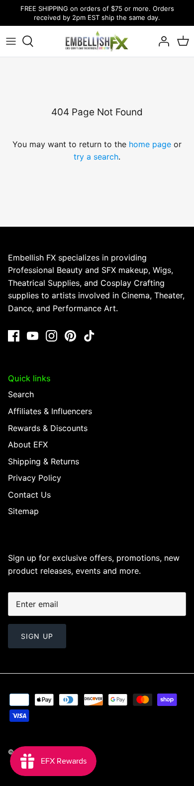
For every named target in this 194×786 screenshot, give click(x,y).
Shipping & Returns (43, 461)
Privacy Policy (34, 478)
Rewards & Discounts (48, 428)
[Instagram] (51, 336)
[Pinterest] (70, 336)
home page (150, 144)
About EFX (28, 444)
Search (21, 394)
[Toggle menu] (11, 41)
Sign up (37, 636)
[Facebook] (13, 336)
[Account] (161, 41)
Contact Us (29, 495)
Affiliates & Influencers (50, 411)
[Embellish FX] (97, 41)
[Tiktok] (89, 336)
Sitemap (23, 511)
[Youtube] (32, 336)
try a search (96, 157)
